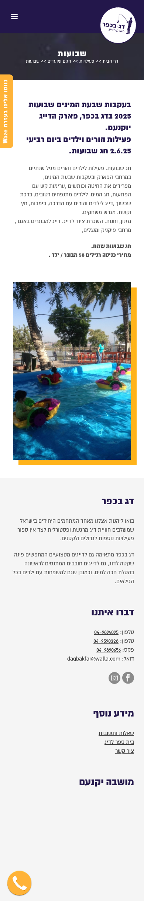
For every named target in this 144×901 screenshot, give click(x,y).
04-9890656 (108, 649)
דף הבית (111, 61)
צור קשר (124, 751)
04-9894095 (106, 632)
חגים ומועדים (59, 61)
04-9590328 (106, 641)
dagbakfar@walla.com (93, 658)
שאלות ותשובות (116, 733)
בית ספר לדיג (119, 742)
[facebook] (127, 678)
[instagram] (113, 678)
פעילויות (87, 61)
